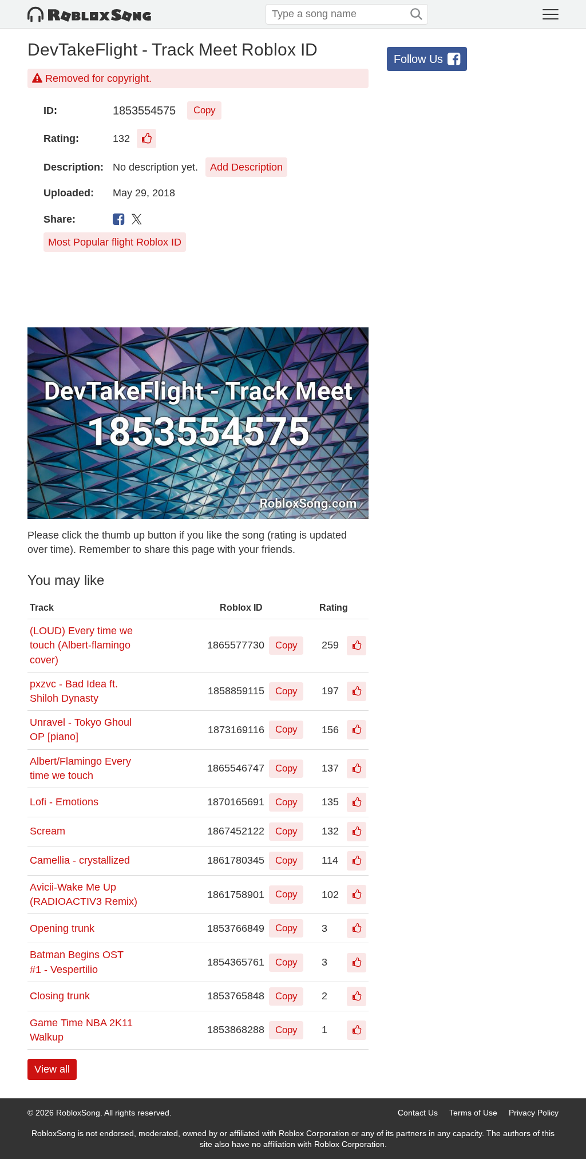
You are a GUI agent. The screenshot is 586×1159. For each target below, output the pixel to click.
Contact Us (418, 1112)
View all (52, 1069)
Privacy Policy (534, 1112)
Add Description (246, 167)
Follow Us (418, 59)
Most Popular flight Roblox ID (114, 242)
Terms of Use (473, 1112)
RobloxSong (78, 1112)
